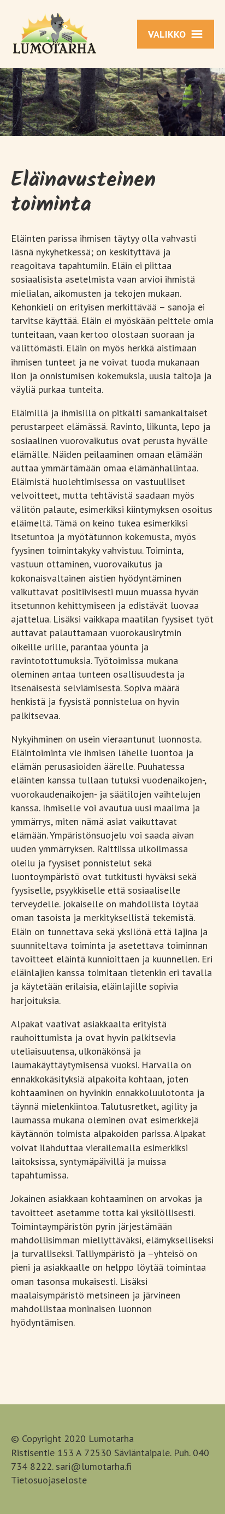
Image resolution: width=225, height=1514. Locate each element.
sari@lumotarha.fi (94, 1466)
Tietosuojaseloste (49, 1480)
